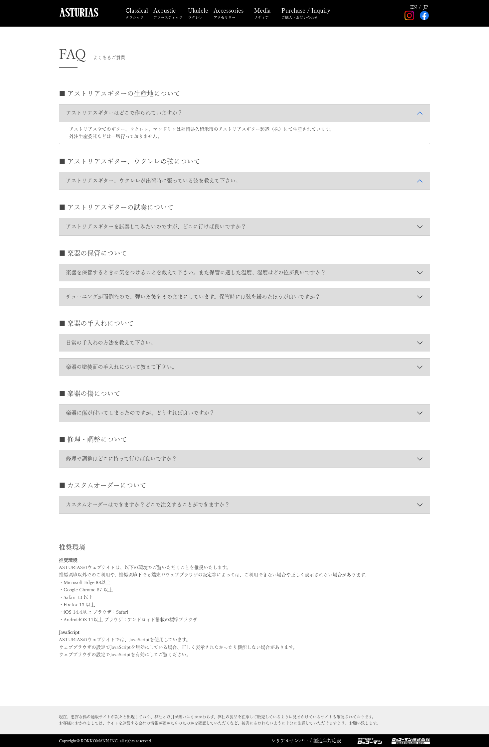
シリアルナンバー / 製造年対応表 (306, 740)
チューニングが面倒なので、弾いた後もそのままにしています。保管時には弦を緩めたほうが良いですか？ (193, 296)
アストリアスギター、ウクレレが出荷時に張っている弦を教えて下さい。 (153, 180)
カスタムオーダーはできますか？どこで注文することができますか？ (148, 504)
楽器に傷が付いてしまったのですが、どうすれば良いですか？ (140, 412)
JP (425, 7)
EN (413, 7)
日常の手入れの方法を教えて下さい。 (111, 342)
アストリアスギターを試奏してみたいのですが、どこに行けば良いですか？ (156, 226)
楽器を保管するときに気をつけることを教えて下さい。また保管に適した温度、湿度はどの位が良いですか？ (196, 272)
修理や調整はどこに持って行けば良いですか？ (121, 458)
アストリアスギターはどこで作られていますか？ (124, 112)
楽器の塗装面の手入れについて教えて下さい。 (121, 367)
